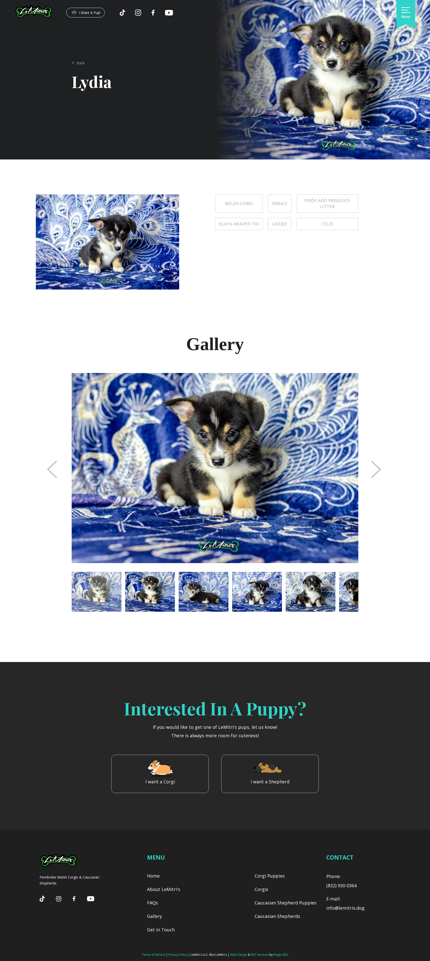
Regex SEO (280, 955)
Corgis (261, 889)
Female (280, 203)
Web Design (238, 955)
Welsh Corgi (239, 203)
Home (153, 876)
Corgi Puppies (270, 876)
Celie (327, 224)
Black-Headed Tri (239, 224)
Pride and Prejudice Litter (327, 203)
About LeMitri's (163, 889)
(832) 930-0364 (341, 885)
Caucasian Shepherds (277, 916)
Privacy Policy (177, 955)
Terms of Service (153, 955)
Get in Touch (161, 930)
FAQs (152, 903)
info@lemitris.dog (345, 908)
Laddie (279, 224)
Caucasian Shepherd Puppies (286, 903)
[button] (152, 591)
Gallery (154, 916)
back (81, 63)
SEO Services (260, 955)
